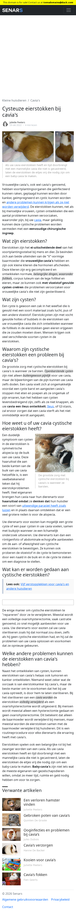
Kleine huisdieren (14, 100)
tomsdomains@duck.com (58, 2)
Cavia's (35, 100)
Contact (7, 907)
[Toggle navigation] (68, 10)
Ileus (50, 406)
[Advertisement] (38, 54)
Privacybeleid (60, 899)
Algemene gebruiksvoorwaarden (25, 899)
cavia (37, 220)
